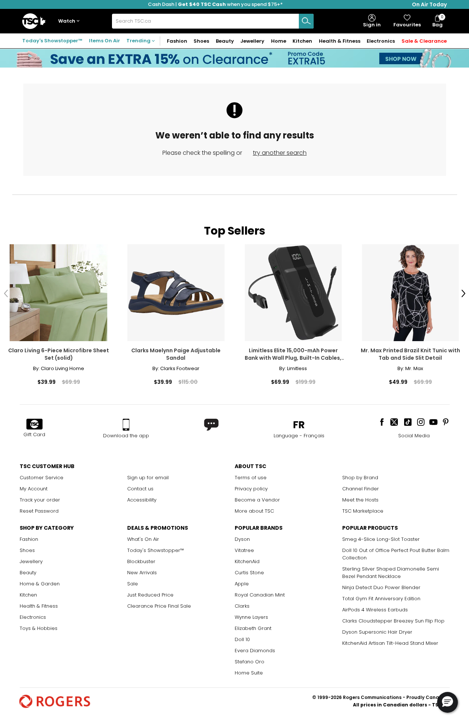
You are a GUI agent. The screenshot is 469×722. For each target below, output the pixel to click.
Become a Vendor (257, 499)
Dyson (242, 539)
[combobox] (213, 21)
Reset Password (39, 510)
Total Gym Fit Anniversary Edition (381, 598)
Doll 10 (242, 639)
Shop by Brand (360, 477)
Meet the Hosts (360, 499)
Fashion (29, 539)
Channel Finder (360, 488)
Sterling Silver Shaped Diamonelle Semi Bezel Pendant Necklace (390, 572)
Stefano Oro (249, 661)
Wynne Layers (251, 617)
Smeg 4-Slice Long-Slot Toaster (381, 539)
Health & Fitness (39, 606)
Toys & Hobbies (38, 628)
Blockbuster (141, 561)
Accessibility (141, 499)
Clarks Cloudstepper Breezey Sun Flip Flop (393, 620)
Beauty (28, 572)
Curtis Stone (249, 572)
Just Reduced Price (150, 594)
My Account (33, 488)
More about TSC (254, 510)
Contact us (140, 488)
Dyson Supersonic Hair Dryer (377, 632)
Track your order (40, 499)
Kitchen (28, 594)
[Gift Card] (34, 425)
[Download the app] (126, 425)
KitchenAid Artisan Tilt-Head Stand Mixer (390, 643)
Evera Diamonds (255, 650)
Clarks (242, 606)
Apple (242, 583)
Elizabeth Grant (253, 628)
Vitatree (244, 550)
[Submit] (306, 21)
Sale (132, 583)
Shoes (27, 550)
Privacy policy (251, 488)
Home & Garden (40, 583)
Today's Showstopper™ (52, 40)
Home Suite (249, 672)
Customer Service (41, 477)
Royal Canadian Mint (260, 594)
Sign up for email (148, 477)
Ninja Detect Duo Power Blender (381, 587)
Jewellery (31, 561)
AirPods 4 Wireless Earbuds (375, 609)
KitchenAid (247, 561)
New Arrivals (142, 572)
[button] (70, 21)
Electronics (33, 617)
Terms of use (251, 477)
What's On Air (143, 539)
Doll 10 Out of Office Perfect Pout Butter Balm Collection (395, 554)
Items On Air (104, 40)
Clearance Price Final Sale (159, 606)
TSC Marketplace (362, 510)
